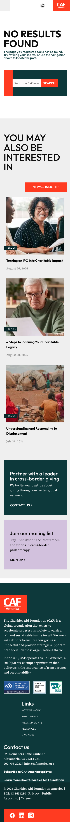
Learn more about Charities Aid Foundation (34, 780)
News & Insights (32, 722)
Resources (29, 728)
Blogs (12, 247)
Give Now (28, 734)
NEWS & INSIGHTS (45, 187)
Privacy (34, 793)
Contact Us (20, 505)
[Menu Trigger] (5, 5)
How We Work (31, 710)
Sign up (16, 560)
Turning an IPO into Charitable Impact (34, 260)
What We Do (30, 716)
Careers (26, 798)
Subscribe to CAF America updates (28, 771)
